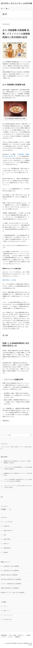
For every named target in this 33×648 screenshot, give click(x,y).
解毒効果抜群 (7, 548)
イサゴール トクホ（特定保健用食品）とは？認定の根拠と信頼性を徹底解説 (18, 468)
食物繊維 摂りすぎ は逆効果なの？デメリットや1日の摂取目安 (18, 474)
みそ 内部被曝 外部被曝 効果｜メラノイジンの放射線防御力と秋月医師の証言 (16, 34)
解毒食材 (6, 552)
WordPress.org (7, 619)
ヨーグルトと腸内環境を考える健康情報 (11, 583)
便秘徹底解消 (4, 635)
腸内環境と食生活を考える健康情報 (16, 3)
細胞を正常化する (8, 530)
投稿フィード (7, 610)
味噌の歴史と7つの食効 (9, 280)
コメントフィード (8, 615)
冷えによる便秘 (12, 635)
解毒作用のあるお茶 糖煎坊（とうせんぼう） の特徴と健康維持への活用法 (17, 461)
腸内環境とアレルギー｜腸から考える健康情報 (12, 592)
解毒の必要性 (7, 539)
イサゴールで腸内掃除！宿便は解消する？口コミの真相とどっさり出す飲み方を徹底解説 (18, 480)
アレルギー (10, 636)
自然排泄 (28, 635)
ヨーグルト (3, 636)
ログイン (6, 606)
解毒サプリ (6, 543)
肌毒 (5, 534)
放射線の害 (6, 526)
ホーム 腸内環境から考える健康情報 (10, 566)
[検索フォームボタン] (30, 435)
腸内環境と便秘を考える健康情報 (9, 575)
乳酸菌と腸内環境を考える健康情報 (10, 588)
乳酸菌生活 (17, 636)
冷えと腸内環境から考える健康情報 (10, 570)
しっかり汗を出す (8, 521)
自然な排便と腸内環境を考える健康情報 (11, 579)
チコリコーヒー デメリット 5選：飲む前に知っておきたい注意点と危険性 (18, 486)
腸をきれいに (21, 635)
